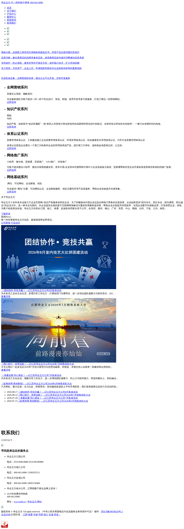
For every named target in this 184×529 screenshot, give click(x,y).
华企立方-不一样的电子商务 (15, 2)
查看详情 (5, 296)
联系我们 (11, 23)
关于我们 (11, 11)
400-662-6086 (36, 2)
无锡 (35, 514)
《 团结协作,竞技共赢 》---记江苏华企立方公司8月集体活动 (31, 290)
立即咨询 (11, 102)
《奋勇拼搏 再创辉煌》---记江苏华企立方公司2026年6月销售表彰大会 (36, 383)
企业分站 (5, 514)
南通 (30, 514)
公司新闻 (5, 223)
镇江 (46, 514)
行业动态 (15, 223)
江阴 (25, 514)
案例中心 (11, 17)
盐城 (51, 514)
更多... (57, 514)
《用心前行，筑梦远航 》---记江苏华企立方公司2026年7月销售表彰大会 (37, 364)
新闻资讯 (11, 20)
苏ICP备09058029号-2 (112, 511)
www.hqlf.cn (20, 501)
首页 (9, 8)
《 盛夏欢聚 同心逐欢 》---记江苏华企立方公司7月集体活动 (31, 375)
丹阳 (40, 514)
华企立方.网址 (34, 501)
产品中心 (11, 14)
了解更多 (5, 214)
